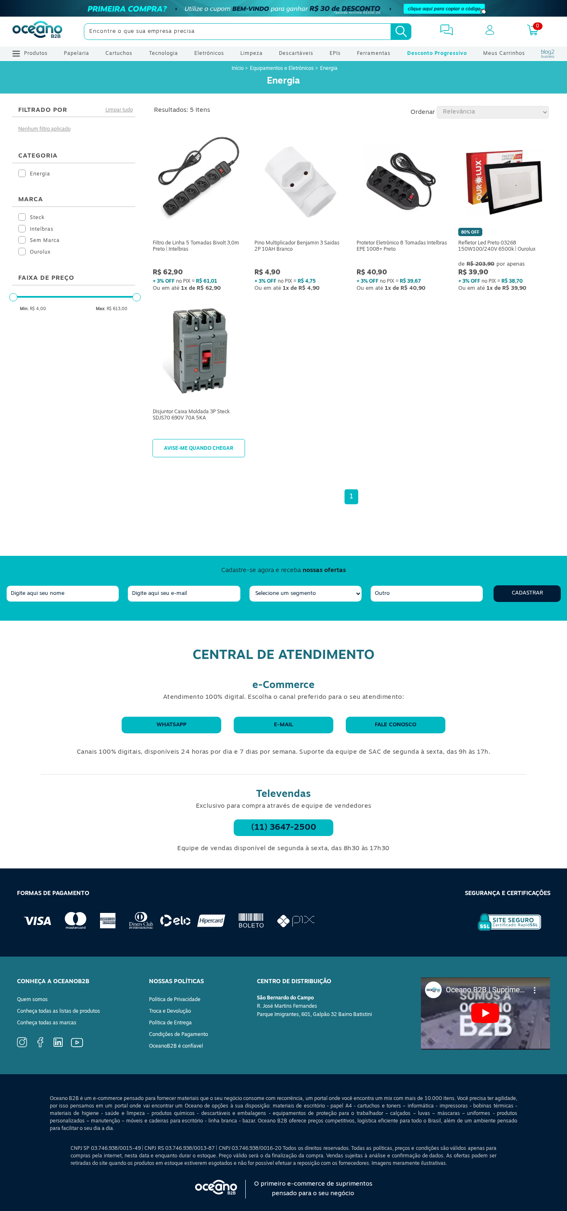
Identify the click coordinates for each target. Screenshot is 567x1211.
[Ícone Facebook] (40, 1045)
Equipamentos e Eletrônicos (282, 68)
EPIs (335, 53)
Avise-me (198, 448)
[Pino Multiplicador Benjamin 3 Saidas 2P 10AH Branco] (300, 183)
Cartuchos (118, 53)
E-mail (283, 725)
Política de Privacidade (174, 999)
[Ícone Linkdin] (58, 1045)
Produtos (36, 53)
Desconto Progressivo (437, 53)
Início (238, 68)
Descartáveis (296, 53)
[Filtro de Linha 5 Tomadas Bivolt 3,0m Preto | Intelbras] (198, 183)
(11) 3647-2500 (283, 828)
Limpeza (251, 53)
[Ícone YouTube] (77, 1045)
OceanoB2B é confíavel (176, 1046)
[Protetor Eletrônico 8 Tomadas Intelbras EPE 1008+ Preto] (402, 183)
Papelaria (76, 53)
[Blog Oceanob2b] (548, 53)
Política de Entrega (170, 1023)
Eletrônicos (209, 53)
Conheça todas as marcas (46, 1023)
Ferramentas (374, 53)
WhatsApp (171, 725)
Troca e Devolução (170, 1011)
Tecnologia (163, 53)
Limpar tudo (119, 110)
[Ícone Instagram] (22, 1045)
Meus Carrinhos (504, 53)
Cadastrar (527, 593)
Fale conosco (395, 725)
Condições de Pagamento (178, 1034)
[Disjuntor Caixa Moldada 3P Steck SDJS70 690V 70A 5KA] (198, 352)
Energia (328, 68)
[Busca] (401, 31)
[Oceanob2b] (37, 31)
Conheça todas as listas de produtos (58, 1011)
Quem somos (32, 999)
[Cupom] (283, 8)
